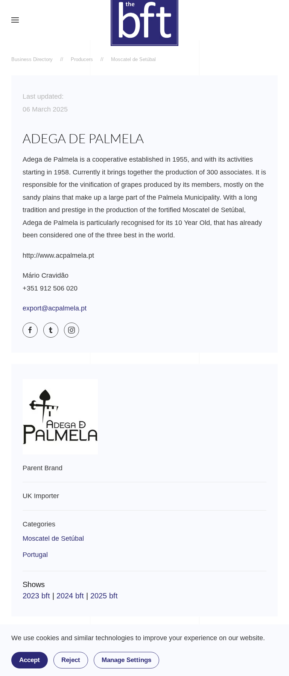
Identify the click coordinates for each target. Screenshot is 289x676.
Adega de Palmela (83, 138)
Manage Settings (126, 660)
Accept (29, 660)
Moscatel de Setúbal (53, 538)
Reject (70, 660)
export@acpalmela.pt (55, 308)
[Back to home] (144, 20)
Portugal (35, 554)
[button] (15, 20)
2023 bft (36, 596)
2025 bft (104, 596)
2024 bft (70, 596)
